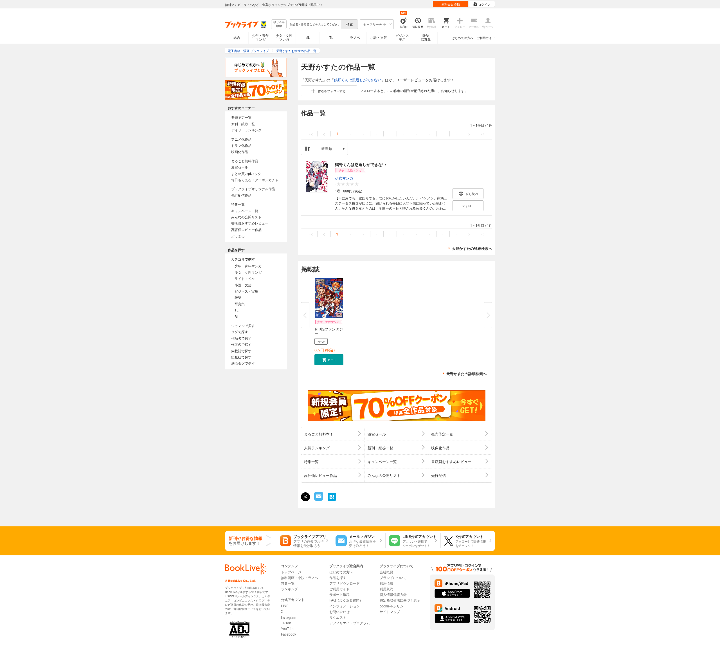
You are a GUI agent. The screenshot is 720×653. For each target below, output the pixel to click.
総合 (236, 37)
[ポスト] (305, 496)
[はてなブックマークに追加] (332, 500)
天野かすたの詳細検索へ (472, 248)
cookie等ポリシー (393, 605)
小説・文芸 (378, 37)
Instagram (288, 617)
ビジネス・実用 (246, 291)
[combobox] (314, 24)
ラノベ (355, 37)
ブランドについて (393, 577)
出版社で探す (241, 356)
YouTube (287, 628)
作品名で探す (241, 338)
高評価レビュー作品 (246, 229)
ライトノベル (245, 278)
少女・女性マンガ (284, 37)
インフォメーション (344, 605)
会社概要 (386, 571)
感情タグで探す (243, 363)
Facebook (288, 634)
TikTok (286, 622)
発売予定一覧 (241, 117)
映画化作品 (239, 151)
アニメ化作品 (241, 139)
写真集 (240, 303)
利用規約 (386, 588)
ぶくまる (238, 235)
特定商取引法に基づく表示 (400, 600)
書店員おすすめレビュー (249, 223)
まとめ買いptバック (246, 173)
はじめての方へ (462, 37)
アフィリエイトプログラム (349, 622)
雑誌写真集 (426, 37)
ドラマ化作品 (241, 145)
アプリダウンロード (344, 583)
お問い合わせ (339, 611)
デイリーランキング (246, 129)
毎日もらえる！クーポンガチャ (254, 179)
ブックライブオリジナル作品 (253, 188)
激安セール (239, 167)
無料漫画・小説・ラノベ (299, 577)
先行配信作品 (241, 195)
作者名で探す (241, 344)
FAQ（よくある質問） (346, 600)
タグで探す (239, 331)
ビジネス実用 (402, 37)
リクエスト (337, 617)
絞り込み (279, 24)
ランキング (289, 588)
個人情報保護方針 (393, 594)
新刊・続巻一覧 (243, 123)
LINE (285, 605)
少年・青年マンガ (260, 37)
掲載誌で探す (241, 350)
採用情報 (386, 583)
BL (307, 37)
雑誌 (238, 297)
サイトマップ (390, 611)
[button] (328, 359)
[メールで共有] (318, 499)
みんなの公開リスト (246, 216)
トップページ (291, 571)
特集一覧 (238, 204)
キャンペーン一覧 (244, 210)
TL (331, 37)
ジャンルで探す (243, 325)
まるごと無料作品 (244, 160)
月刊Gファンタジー (328, 331)
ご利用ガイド (485, 37)
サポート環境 (339, 594)
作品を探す (337, 577)
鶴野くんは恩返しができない (357, 79)
